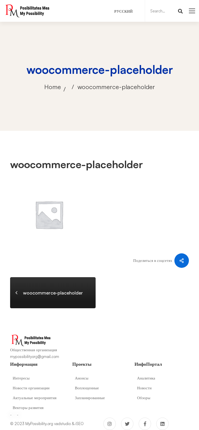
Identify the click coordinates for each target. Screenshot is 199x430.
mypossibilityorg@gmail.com (34, 356)
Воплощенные (87, 387)
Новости (144, 387)
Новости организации (31, 387)
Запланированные (90, 397)
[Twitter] (127, 424)
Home (52, 87)
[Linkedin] (162, 424)
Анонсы (81, 378)
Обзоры (143, 397)
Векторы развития (28, 407)
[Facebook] (145, 424)
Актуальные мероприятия (34, 397)
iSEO (79, 423)
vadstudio (62, 423)
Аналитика (146, 378)
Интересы (21, 378)
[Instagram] (109, 424)
